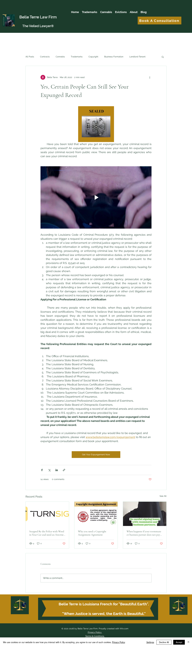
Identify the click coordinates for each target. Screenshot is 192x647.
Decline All (164, 642)
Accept (179, 642)
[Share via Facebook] (41, 470)
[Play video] (96, 197)
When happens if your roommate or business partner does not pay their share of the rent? (144, 533)
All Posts (30, 56)
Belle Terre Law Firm (38, 17)
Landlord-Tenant (137, 56)
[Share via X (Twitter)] (49, 470)
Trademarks (76, 56)
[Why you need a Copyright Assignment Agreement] (96, 514)
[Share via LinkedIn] (56, 470)
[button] (162, 57)
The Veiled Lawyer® (38, 26)
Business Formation (113, 56)
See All (163, 496)
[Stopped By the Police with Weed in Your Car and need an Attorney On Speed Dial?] (47, 514)
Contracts (45, 56)
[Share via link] (64, 470)
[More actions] (150, 77)
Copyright (93, 56)
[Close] (188, 642)
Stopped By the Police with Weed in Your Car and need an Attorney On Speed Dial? (47, 533)
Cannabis (60, 56)
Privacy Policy (95, 632)
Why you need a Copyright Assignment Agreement (92, 533)
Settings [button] (150, 642)
